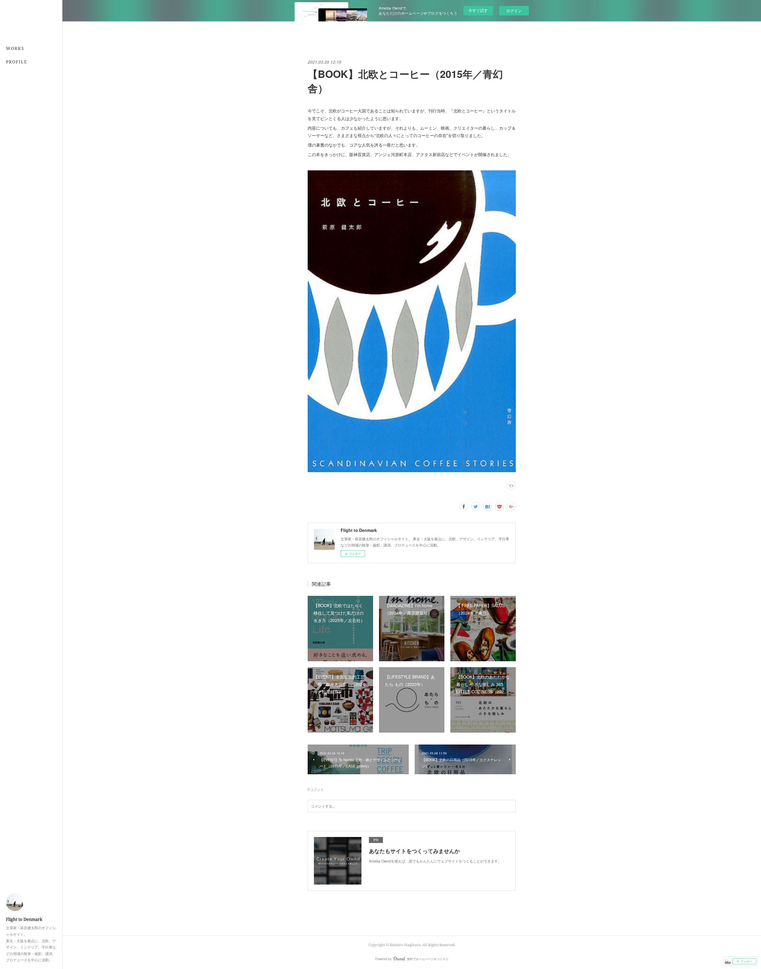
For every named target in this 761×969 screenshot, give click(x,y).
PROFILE (16, 62)
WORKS (15, 48)
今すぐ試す (478, 10)
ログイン (514, 10)
